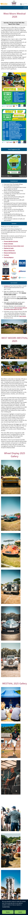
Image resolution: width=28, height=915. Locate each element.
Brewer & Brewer (8, 243)
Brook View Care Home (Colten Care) (14, 246)
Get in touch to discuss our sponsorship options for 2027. (15, 308)
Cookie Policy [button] (6, 906)
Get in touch (22, 316)
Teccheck (6, 255)
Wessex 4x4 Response (10, 253)
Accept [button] (20, 912)
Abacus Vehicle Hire (9, 250)
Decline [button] (8, 912)
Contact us (7, 286)
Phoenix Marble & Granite (11, 241)
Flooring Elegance (8, 257)
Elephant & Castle (8, 248)
